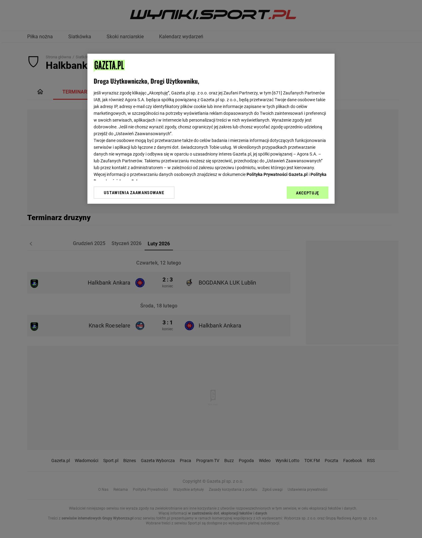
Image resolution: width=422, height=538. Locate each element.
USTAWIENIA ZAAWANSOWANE (134, 192)
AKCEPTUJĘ (307, 192)
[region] (211, 129)
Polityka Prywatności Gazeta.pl (277, 174)
